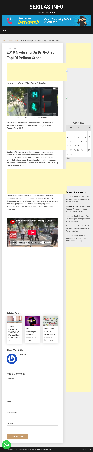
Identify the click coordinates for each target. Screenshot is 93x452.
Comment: (11, 379)
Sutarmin (69, 226)
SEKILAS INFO (46, 7)
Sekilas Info (13, 41)
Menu (4, 31)
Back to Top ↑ (86, 449)
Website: (10, 423)
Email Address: (12, 412)
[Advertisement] (37, 72)
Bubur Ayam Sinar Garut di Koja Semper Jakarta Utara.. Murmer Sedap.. (77, 238)
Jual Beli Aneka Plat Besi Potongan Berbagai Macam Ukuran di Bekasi (78, 199)
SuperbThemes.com (44, 449)
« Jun (68, 158)
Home (4, 41)
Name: (9, 401)
